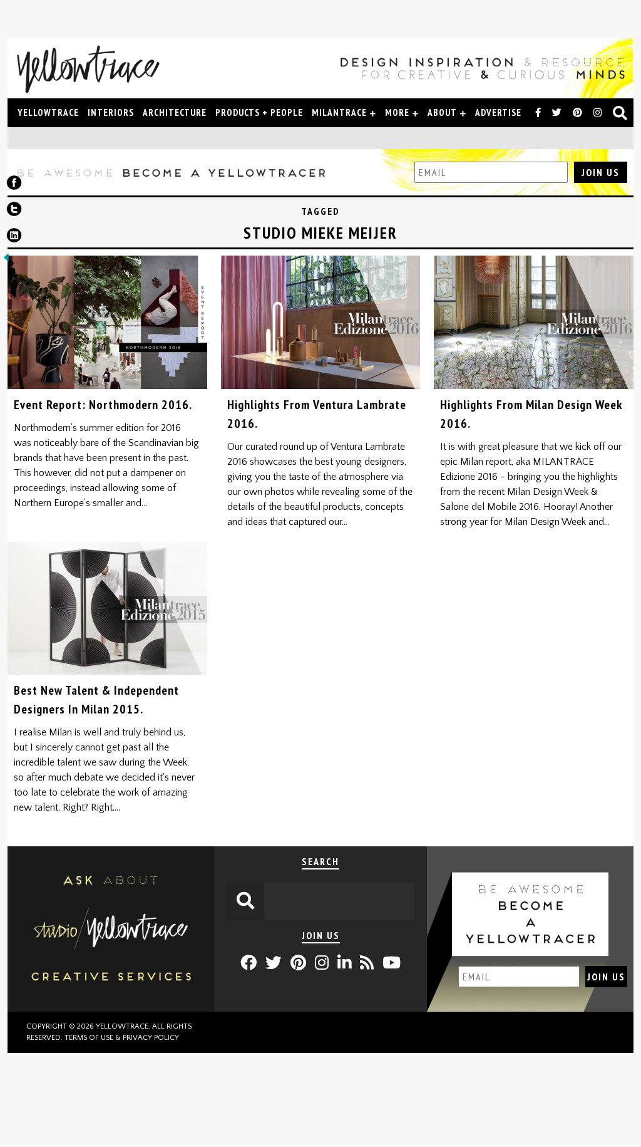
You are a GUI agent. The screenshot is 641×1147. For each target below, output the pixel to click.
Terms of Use (88, 1038)
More (397, 112)
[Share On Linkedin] (14, 238)
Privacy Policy (151, 1038)
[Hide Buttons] (6, 260)
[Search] (620, 114)
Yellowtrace (48, 112)
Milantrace (339, 112)
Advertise (498, 112)
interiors (111, 112)
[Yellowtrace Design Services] (111, 1008)
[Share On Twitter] (14, 212)
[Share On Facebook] (14, 185)
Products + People (259, 112)
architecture (175, 112)
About (442, 112)
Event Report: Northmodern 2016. (103, 405)
